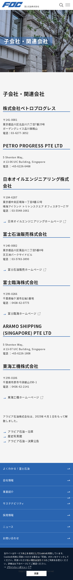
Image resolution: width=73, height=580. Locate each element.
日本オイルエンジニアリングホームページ (35, 221)
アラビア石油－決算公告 (23, 441)
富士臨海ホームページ (22, 313)
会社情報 (8, 480)
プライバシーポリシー (17, 567)
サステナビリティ (13, 503)
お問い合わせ (11, 538)
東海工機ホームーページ (23, 397)
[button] (36, 480)
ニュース (8, 526)
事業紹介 (8, 491)
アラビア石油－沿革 (20, 431)
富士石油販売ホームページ (25, 269)
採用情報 (8, 515)
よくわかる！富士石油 (16, 468)
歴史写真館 (15, 436)
